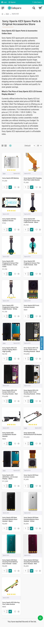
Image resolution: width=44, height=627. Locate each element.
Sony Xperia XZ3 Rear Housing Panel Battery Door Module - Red (31, 561)
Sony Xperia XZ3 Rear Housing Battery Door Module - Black (9, 519)
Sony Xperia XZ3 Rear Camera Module (31, 476)
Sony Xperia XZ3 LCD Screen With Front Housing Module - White (32, 392)
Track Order (42, 342)
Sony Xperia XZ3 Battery (10, 178)
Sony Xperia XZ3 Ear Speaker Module (9, 219)
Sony (7, 14)
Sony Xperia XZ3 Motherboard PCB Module (33, 433)
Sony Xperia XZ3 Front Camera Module (31, 306)
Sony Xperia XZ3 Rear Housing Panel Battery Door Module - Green (10, 561)
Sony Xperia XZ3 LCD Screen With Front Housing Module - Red (9, 392)
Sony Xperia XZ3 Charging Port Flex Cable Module (33, 179)
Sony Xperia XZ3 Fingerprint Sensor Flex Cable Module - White (10, 307)
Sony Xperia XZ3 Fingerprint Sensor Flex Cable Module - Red (32, 263)
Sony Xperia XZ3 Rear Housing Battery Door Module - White (31, 519)
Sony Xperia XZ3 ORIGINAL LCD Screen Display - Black (10, 476)
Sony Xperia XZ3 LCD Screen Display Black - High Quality (9, 349)
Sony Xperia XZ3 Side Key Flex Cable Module (11, 603)
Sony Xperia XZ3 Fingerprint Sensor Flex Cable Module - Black (32, 220)
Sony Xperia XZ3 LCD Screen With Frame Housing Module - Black (32, 349)
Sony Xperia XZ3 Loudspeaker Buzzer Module (9, 434)
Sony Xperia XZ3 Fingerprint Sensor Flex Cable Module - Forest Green (10, 263)
